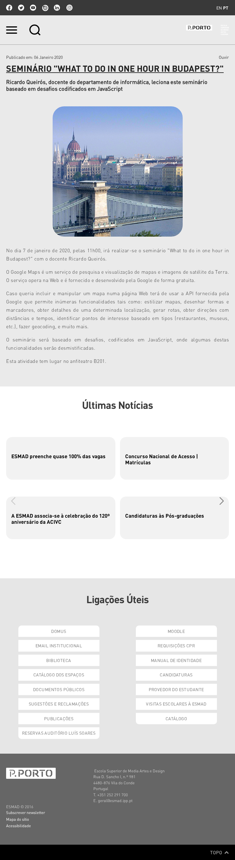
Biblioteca (58, 660)
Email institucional (58, 645)
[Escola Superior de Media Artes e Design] (207, 30)
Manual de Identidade (176, 660)
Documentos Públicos (58, 689)
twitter (21, 8)
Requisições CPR (176, 645)
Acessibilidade (18, 825)
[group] (60, 458)
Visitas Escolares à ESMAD (176, 703)
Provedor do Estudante (176, 689)
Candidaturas (176, 674)
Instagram (69, 8)
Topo (216, 852)
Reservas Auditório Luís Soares (59, 733)
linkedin (57, 8)
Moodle (176, 631)
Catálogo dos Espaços (58, 674)
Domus (58, 631)
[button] (222, 501)
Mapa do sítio (17, 819)
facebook (9, 8)
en (219, 7)
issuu (45, 8)
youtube (33, 8)
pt (225, 7)
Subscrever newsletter (25, 812)
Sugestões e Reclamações (59, 703)
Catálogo (176, 718)
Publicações (59, 718)
